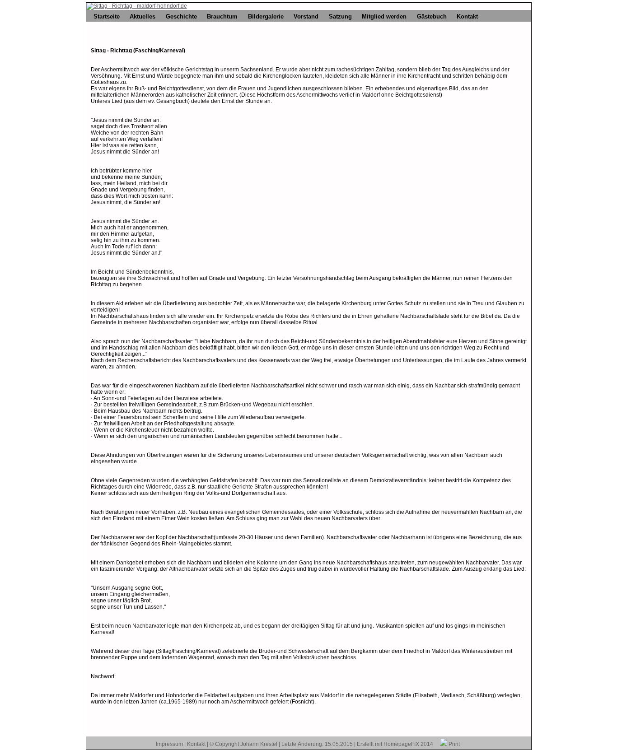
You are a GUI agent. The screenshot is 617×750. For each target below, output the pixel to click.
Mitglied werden (384, 16)
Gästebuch (432, 16)
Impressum (169, 744)
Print (453, 744)
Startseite (106, 16)
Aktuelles (142, 16)
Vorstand (306, 16)
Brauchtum (222, 16)
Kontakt (467, 16)
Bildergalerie (266, 16)
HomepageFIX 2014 (408, 744)
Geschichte (181, 16)
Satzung (340, 16)
